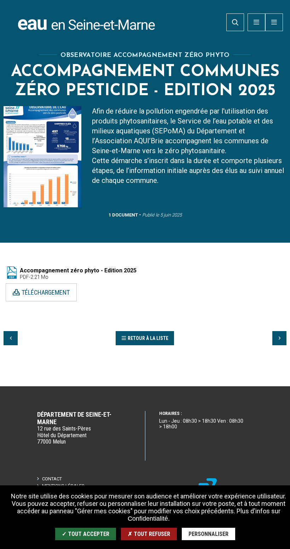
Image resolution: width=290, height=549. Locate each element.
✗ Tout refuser (149, 534)
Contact (52, 478)
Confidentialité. (149, 518)
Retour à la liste (148, 338)
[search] (235, 22)
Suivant (279, 338)
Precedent (11, 338)
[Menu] (274, 22)
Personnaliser (208, 534)
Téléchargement (46, 292)
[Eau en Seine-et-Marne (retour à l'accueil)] (86, 23)
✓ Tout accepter (85, 534)
